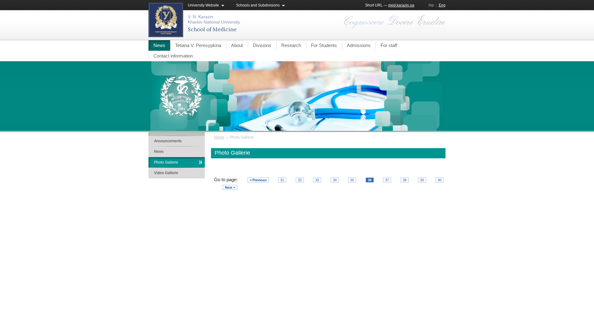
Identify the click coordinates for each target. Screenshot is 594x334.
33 (317, 180)
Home (219, 137)
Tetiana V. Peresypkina (198, 45)
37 (387, 180)
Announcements (168, 141)
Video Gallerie (166, 173)
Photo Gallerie (166, 162)
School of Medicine (212, 29)
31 (282, 180)
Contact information (173, 55)
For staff (389, 45)
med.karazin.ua (401, 5)
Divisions (262, 45)
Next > (230, 187)
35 (352, 180)
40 (439, 180)
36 (370, 180)
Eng (442, 5)
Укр (431, 5)
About (237, 45)
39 (422, 180)
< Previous (258, 180)
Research (291, 45)
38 (405, 180)
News (159, 45)
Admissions (359, 45)
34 (335, 180)
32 (300, 180)
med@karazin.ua (431, 244)
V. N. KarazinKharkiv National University (214, 19)
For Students (324, 45)
